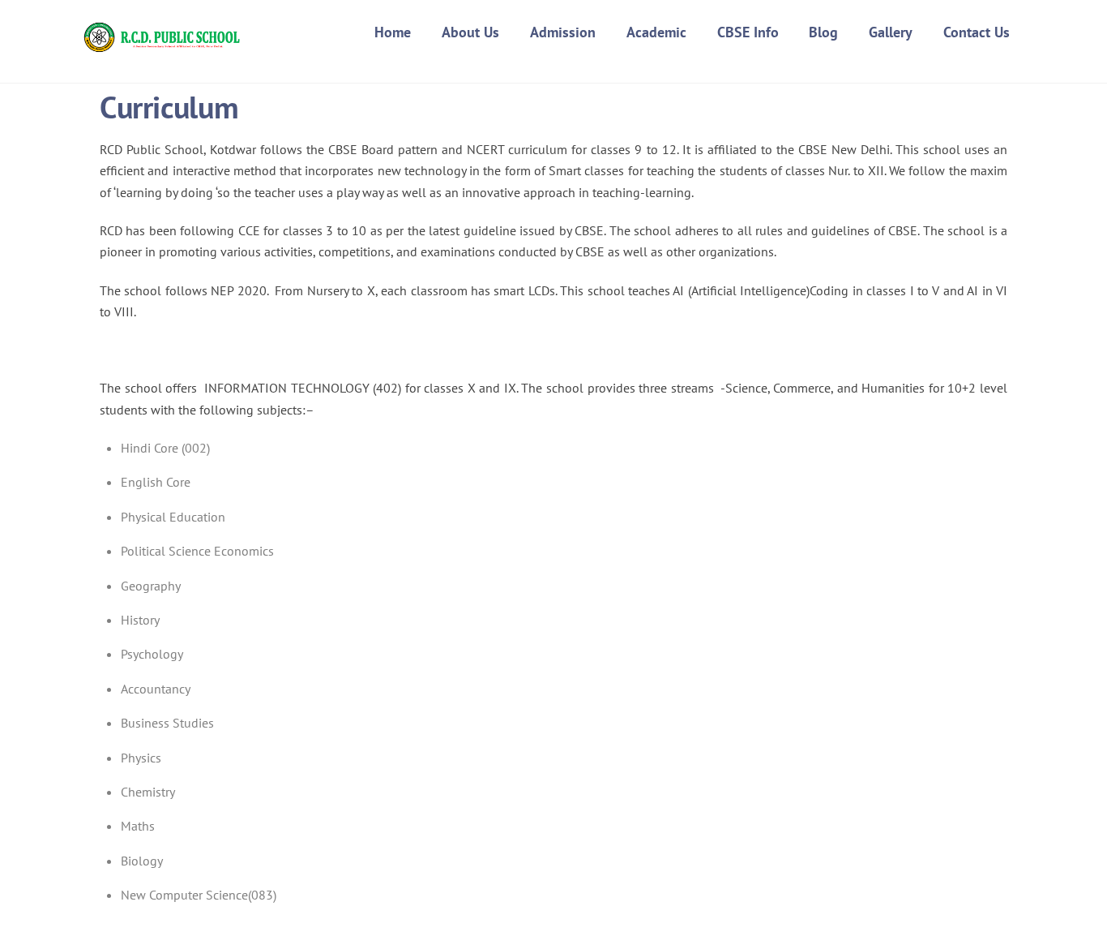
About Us (470, 32)
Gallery (891, 32)
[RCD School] (164, 47)
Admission (563, 32)
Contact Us (976, 32)
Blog (823, 32)
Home (392, 32)
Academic (656, 32)
